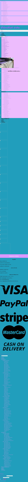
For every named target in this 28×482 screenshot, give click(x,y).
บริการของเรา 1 (3, 35)
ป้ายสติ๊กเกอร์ (3, 41)
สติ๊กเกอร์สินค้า (6, 394)
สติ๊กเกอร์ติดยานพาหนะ (5, 13)
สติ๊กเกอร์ (5, 386)
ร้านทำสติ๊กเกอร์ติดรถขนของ (8, 437)
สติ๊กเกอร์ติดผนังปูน (4, 49)
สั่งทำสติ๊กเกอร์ (6, 405)
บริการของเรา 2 (3, 432)
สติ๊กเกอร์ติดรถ (3, 1)
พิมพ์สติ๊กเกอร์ (5, 37)
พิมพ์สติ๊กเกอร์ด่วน (6, 400)
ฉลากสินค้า (5, 363)
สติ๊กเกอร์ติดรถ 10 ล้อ (5, 12)
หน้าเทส (5, 431)
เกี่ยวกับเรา (3, 34)
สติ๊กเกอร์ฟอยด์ (6, 453)
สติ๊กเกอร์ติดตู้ (6, 368)
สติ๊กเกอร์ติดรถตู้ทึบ (7, 436)
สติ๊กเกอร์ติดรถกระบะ (7, 438)
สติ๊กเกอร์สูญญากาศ (7, 367)
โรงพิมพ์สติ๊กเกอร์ (6, 68)
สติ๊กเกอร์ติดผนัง (6, 40)
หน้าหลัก (1, 32)
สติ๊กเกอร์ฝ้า (3, 52)
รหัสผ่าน (1, 477)
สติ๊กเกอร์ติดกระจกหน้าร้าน (5, 46)
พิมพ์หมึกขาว (5, 52)
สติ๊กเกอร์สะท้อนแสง (6, 455)
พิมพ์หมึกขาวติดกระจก (5, 18)
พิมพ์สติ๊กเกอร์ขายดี (5, 372)
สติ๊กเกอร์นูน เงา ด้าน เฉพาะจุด (8, 454)
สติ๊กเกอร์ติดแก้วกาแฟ (7, 412)
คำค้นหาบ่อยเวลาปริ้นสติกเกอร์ (7, 385)
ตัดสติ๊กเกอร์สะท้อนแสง (7, 457)
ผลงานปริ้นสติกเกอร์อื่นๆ (6, 396)
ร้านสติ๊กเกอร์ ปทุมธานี (7, 462)
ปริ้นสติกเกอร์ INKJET (7, 387)
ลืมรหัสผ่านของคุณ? (3, 480)
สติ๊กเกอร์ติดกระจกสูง (7, 427)
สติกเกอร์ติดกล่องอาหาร (7, 411)
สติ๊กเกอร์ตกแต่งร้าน (5, 21)
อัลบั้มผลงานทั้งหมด (7, 395)
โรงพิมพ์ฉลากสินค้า (7, 401)
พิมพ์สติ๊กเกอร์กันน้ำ (6, 50)
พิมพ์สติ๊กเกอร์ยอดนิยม (6, 360)
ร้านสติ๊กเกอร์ (6, 388)
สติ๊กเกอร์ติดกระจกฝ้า (6, 48)
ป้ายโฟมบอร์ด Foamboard (5, 42)
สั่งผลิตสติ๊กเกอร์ (5, 407)
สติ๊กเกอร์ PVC (5, 51)
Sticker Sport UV (6, 452)
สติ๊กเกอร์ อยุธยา (6, 114)
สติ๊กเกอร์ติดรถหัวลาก (5, 5)
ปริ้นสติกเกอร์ (6, 389)
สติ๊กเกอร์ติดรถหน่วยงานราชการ (8, 440)
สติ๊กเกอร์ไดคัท (5, 39)
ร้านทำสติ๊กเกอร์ (3, 43)
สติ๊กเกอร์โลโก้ (6, 390)
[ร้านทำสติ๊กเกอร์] (9, 67)
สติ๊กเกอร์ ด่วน (6, 371)
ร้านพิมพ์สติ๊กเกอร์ (6, 398)
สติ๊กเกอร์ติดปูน (3, 47)
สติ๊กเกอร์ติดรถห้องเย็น (7, 447)
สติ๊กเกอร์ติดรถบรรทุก (7, 445)
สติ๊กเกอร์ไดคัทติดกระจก (5, 20)
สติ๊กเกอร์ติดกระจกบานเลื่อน (8, 426)
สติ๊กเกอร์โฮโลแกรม (4, 55)
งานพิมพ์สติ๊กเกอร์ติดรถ (6, 433)
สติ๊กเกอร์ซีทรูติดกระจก (5, 23)
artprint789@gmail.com (5, 279)
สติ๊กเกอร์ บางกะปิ (6, 459)
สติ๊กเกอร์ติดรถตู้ (4, 3)
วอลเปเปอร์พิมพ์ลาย (7, 408)
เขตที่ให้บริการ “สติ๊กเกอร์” (6, 458)
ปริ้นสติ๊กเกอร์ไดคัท (6, 69)
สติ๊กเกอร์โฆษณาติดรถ (5, 4)
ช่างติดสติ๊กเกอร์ (6, 430)
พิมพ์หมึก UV (6, 451)
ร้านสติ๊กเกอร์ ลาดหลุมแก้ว (8, 460)
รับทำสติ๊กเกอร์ (5, 54)
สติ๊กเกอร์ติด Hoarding (6, 44)
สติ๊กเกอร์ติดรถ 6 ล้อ (5, 11)
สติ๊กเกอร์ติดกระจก (4, 15)
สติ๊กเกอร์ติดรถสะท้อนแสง (5, 7)
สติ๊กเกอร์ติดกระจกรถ (7, 393)
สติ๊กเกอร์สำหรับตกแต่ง (4, 53)
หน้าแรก (2, 33)
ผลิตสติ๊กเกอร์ (6, 409)
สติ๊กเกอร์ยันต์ (5, 80)
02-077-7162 (5, 276)
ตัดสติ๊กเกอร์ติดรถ (6, 434)
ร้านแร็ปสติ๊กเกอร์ (6, 428)
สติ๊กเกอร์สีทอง (3, 54)
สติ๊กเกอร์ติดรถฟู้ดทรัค (5, 8)
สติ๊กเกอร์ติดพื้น (5, 47)
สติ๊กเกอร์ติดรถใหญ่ (4, 10)
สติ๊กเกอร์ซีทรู (3, 22)
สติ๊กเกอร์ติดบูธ (6, 406)
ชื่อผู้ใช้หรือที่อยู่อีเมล (3, 475)
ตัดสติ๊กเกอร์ (6, 391)
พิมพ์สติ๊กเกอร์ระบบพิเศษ (6, 448)
